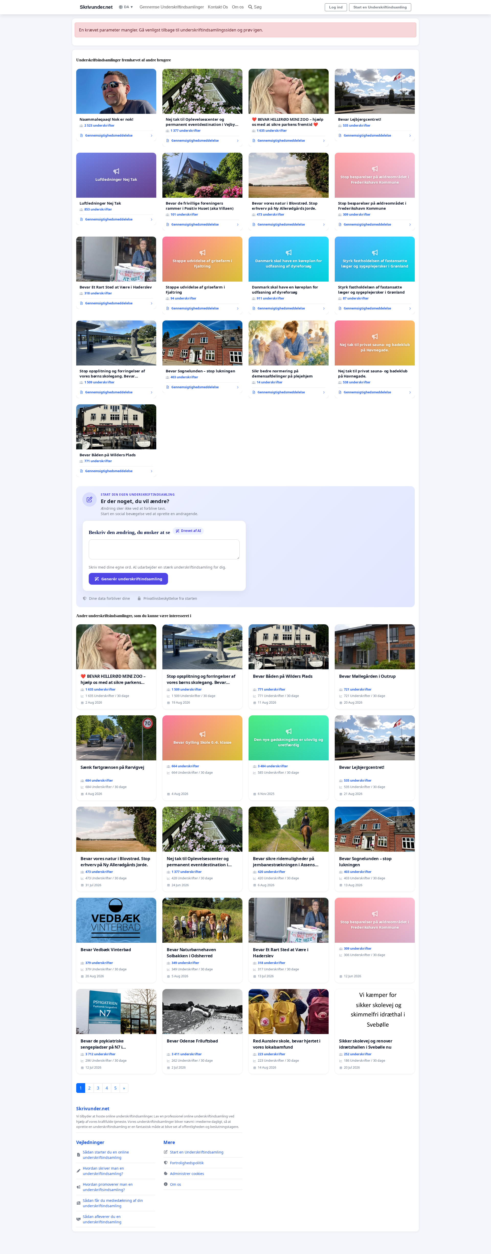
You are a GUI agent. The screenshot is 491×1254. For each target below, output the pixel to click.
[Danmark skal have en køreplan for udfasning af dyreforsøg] (289, 275)
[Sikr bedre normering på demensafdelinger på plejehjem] (289, 359)
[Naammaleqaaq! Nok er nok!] (116, 105)
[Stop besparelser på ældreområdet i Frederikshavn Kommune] (375, 191)
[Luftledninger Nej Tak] (116, 189)
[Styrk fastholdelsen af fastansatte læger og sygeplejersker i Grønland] (375, 275)
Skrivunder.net (96, 7)
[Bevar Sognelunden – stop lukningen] (202, 356)
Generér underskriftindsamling (131, 578)
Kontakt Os (218, 7)
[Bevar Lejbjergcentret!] (375, 105)
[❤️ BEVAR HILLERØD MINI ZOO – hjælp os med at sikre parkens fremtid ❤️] (289, 108)
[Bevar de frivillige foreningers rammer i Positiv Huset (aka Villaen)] (202, 191)
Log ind (336, 7)
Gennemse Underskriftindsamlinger (172, 7)
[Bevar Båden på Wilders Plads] (116, 440)
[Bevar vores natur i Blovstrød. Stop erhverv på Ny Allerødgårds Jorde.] (289, 191)
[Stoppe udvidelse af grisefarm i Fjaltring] (202, 275)
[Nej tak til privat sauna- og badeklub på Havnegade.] (375, 359)
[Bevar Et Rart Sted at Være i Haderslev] (116, 273)
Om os (238, 7)
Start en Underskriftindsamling (380, 7)
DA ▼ (128, 7)
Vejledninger (90, 1142)
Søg (258, 7)
